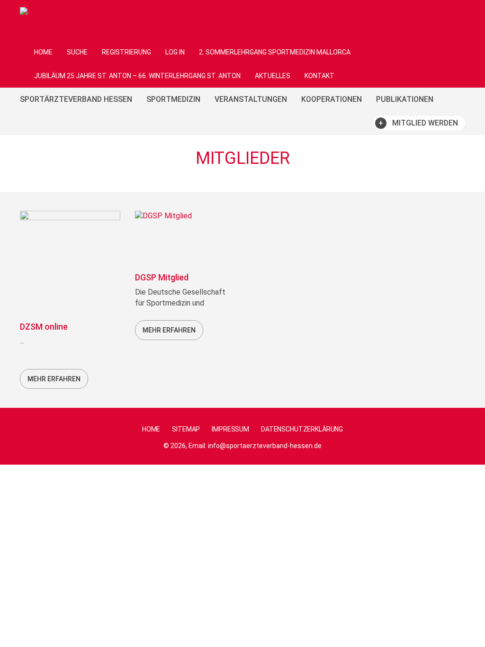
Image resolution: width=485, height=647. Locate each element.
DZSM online (44, 327)
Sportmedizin (173, 99)
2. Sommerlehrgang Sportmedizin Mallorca (274, 52)
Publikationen (404, 99)
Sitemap (186, 429)
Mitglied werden (425, 122)
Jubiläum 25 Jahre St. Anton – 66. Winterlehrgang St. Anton (137, 76)
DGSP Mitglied (162, 277)
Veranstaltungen (251, 99)
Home (43, 52)
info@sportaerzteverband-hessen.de (265, 445)
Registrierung (126, 52)
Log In (175, 52)
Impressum (230, 429)
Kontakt (319, 76)
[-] (25, 12)
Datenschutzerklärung (302, 429)
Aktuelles (272, 76)
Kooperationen (331, 99)
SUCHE (77, 52)
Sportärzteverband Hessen (76, 99)
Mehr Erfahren (54, 379)
